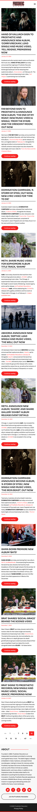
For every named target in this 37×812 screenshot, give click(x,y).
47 (25, 739)
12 (11, 739)
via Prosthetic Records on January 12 (21, 505)
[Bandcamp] (8, 790)
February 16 (21, 142)
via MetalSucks (11, 562)
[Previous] (5, 733)
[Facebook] (13, 790)
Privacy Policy (18, 808)
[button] (35, 4)
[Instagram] (19, 790)
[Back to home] (18, 4)
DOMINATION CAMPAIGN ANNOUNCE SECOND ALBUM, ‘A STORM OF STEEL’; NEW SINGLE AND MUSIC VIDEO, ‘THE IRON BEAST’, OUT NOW (18, 484)
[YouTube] (29, 790)
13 (16, 739)
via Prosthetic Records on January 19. (18, 354)
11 (6, 739)
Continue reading (9, 81)
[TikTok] (24, 790)
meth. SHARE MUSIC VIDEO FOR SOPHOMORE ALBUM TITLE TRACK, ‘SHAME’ (16, 263)
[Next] (30, 738)
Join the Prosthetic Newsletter (18, 796)
